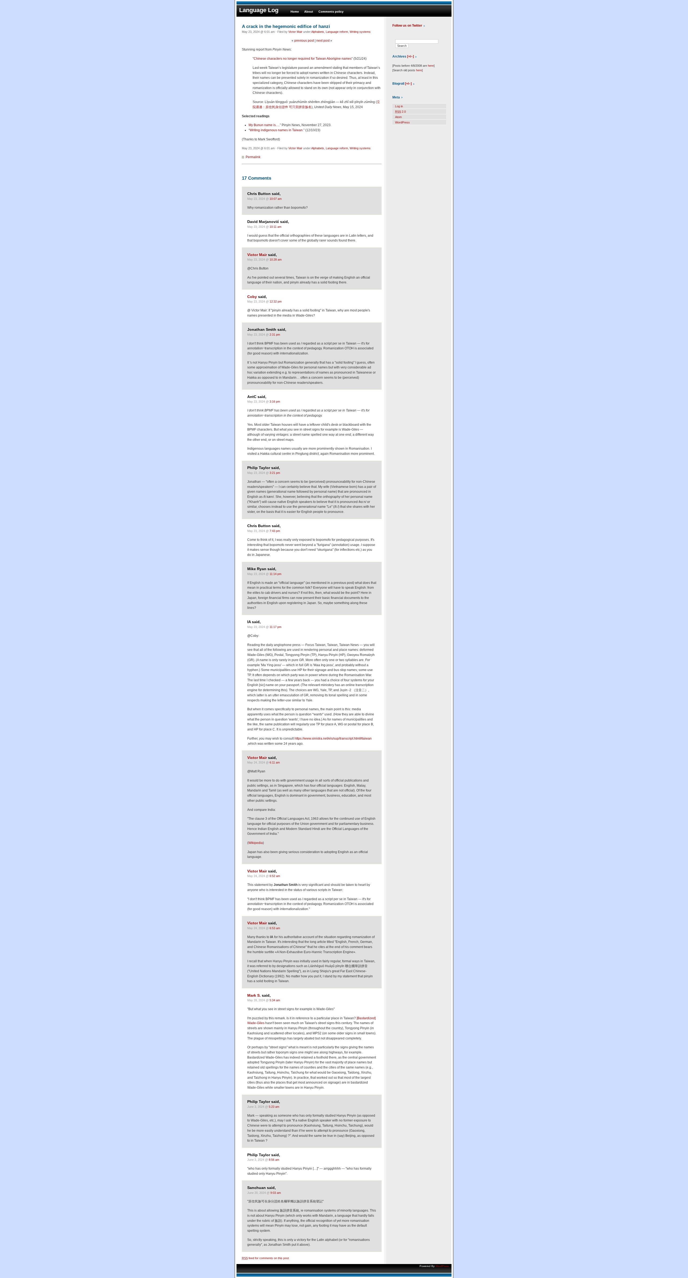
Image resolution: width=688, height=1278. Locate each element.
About (308, 11)
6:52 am (275, 876)
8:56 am (274, 1159)
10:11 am (275, 226)
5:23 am (274, 1106)
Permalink (253, 157)
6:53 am (275, 928)
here (431, 65)
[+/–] (410, 56)
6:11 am (275, 762)
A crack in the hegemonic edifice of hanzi (286, 26)
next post (322, 40)
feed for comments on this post (265, 1258)
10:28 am (276, 259)
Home (295, 11)
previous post (304, 40)
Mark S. (254, 995)
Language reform (337, 31)
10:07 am (276, 198)
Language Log (258, 10)
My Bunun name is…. (264, 125)
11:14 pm (275, 574)
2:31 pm (275, 334)
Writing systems (360, 31)
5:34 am (275, 1000)
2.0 (400, 111)
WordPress (402, 122)
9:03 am (275, 1192)
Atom (398, 117)
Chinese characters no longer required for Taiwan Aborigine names (303, 59)
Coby (252, 297)
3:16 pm (275, 401)
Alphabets (317, 31)
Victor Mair (295, 31)
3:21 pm (275, 472)
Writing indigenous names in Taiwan (276, 130)
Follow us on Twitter (407, 25)
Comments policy (330, 11)
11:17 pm (275, 627)
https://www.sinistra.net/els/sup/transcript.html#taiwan (333, 738)
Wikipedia (255, 843)
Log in (399, 106)
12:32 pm (276, 301)
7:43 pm (275, 530)
